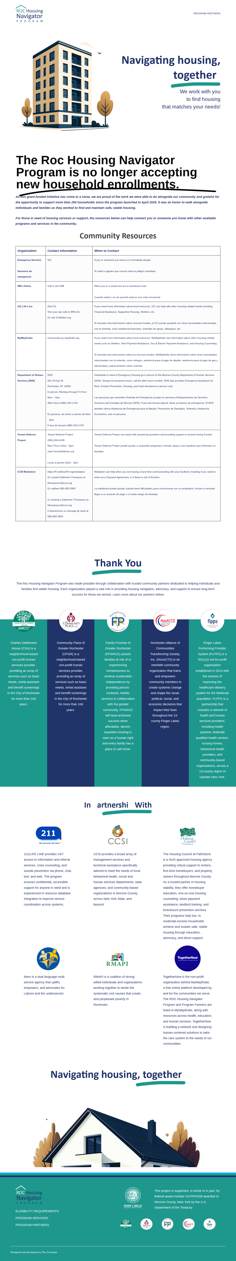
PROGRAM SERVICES (32, 1218)
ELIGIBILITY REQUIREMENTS (37, 1211)
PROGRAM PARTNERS (32, 1225)
